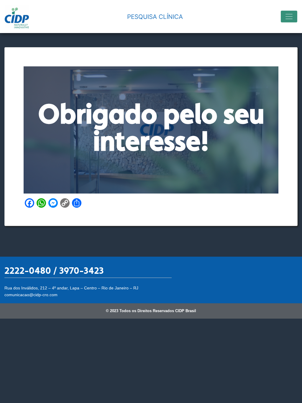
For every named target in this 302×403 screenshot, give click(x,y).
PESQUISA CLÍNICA (155, 16)
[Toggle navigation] (289, 16)
